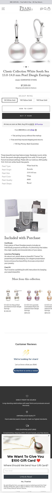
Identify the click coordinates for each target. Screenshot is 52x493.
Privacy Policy (11, 488)
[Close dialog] (49, 436)
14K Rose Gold (41, 100)
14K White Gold (9, 100)
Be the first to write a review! (26, 371)
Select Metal (26, 96)
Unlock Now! (26, 477)
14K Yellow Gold (26, 100)
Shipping (18, 88)
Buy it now (26, 116)
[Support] (42, 8)
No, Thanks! (26, 482)
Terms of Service (21, 488)
